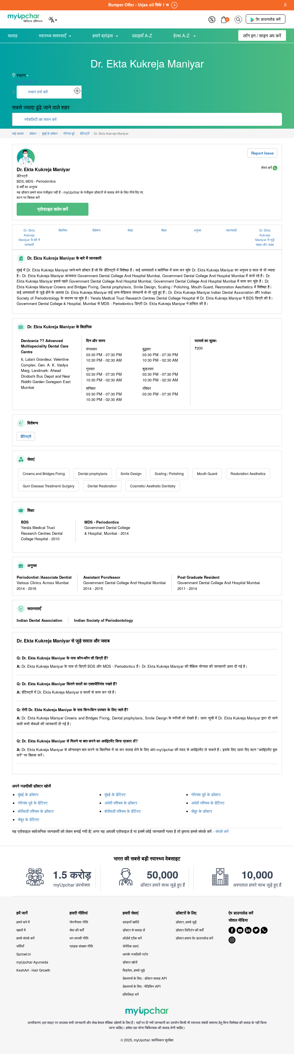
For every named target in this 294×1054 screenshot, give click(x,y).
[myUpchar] (275, 167)
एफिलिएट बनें (131, 994)
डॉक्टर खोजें (130, 962)
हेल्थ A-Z (182, 35)
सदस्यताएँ (231, 230)
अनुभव (197, 230)
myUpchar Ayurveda (32, 962)
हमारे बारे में (23, 921)
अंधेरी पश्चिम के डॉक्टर (121, 803)
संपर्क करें (222, 831)
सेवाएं (130, 230)
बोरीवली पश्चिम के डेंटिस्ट (123, 811)
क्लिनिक (63, 230)
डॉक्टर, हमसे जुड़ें (186, 921)
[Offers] (211, 19)
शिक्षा (164, 230)
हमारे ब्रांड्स (102, 35)
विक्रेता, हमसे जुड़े (134, 970)
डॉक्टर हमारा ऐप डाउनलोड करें (194, 937)
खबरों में (21, 929)
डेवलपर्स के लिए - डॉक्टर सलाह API (145, 978)
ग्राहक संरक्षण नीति (81, 945)
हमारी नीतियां (78, 913)
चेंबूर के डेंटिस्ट (28, 819)
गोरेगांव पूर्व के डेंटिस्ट (33, 803)
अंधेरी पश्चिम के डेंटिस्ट (208, 803)
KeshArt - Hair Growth (33, 970)
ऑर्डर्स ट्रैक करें (132, 937)
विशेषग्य (96, 230)
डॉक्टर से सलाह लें (134, 929)
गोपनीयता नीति (78, 921)
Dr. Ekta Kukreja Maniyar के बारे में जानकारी (29, 237)
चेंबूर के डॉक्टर (201, 811)
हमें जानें (22, 913)
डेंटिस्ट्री (25, 436)
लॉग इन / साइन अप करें (262, 35)
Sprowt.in (23, 953)
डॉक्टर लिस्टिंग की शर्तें (190, 929)
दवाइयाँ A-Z (142, 35)
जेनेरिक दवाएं (130, 945)
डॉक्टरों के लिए (186, 913)
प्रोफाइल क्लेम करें (52, 209)
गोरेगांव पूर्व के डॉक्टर (205, 794)
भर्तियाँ (20, 945)
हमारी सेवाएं (130, 913)
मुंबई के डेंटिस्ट (115, 794)
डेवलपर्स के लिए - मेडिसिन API (141, 986)
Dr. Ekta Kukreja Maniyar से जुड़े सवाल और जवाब (264, 237)
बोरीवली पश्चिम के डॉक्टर (36, 811)
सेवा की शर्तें (76, 929)
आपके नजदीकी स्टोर (135, 953)
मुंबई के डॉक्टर (28, 794)
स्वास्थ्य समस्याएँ (52, 35)
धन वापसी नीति (78, 937)
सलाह (13, 35)
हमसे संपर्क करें (25, 937)
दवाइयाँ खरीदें (131, 921)
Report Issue (262, 153)
